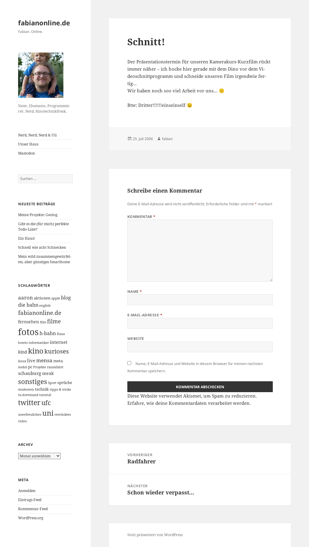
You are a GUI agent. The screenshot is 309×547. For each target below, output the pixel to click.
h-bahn (48, 333)
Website (135, 338)
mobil (22, 367)
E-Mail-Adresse (145, 315)
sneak (48, 373)
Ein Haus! (26, 238)
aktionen (42, 298)
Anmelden (27, 490)
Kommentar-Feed (33, 508)
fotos (28, 332)
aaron (25, 297)
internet (58, 342)
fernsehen (28, 322)
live (31, 360)
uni (47, 413)
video (22, 421)
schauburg (29, 373)
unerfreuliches (29, 414)
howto (23, 343)
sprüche (64, 382)
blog (66, 297)
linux (22, 361)
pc (30, 366)
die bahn (28, 305)
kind (22, 352)
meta (58, 360)
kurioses (56, 351)
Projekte (39, 367)
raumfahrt (55, 367)
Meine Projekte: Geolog (37, 214)
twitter (29, 402)
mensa (44, 360)
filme (54, 321)
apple (55, 298)
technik (42, 389)
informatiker (39, 343)
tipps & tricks (60, 389)
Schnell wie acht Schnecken (42, 247)
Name (134, 291)
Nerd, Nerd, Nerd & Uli (37, 135)
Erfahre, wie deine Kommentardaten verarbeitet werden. (189, 403)
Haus (61, 334)
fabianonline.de (44, 22)
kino (35, 351)
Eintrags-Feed (29, 499)
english (45, 305)
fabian (167, 138)
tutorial (45, 395)
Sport (52, 383)
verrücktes (62, 414)
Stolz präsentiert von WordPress (155, 534)
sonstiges (32, 381)
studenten (26, 389)
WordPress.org (30, 517)
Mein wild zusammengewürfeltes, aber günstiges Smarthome (44, 259)
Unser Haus (28, 144)
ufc (46, 402)
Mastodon (26, 153)
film (43, 322)
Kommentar (141, 216)
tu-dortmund (28, 395)
